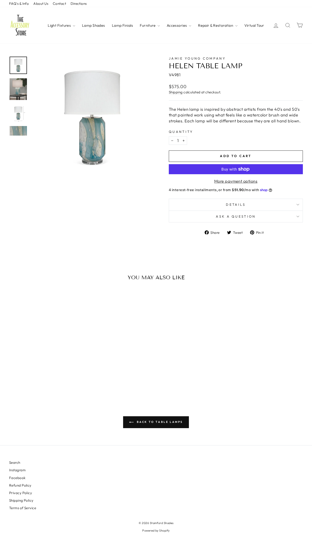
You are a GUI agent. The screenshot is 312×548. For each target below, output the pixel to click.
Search (14, 462)
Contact (59, 3)
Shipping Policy (21, 500)
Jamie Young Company (197, 58)
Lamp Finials (122, 25)
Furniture (148, 25)
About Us (40, 3)
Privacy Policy (20, 493)
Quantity (181, 132)
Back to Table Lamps (159, 422)
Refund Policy (20, 485)
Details (236, 205)
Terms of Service (22, 508)
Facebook (17, 478)
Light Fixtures (60, 25)
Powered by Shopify (155, 530)
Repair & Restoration (216, 25)
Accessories (177, 25)
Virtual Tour (254, 25)
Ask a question (236, 216)
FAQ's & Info (19, 3)
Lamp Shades (93, 25)
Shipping (176, 92)
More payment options (235, 181)
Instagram (17, 470)
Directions (79, 3)
